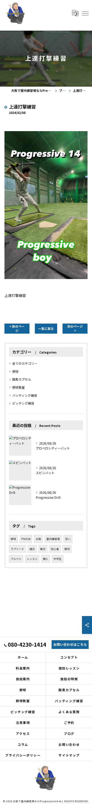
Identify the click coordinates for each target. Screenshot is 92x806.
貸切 (67, 549)
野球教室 (18, 387)
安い (68, 539)
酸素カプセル (21, 379)
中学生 (58, 559)
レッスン (32, 559)
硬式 (32, 549)
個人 (45, 559)
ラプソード (17, 549)
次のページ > (75, 328)
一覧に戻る (46, 328)
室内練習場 (53, 539)
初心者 (55, 549)
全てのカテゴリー (24, 363)
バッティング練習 (24, 395)
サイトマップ (69, 755)
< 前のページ (17, 328)
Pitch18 (25, 539)
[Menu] (85, 13)
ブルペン (16, 559)
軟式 (43, 549)
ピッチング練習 (23, 403)
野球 (15, 371)
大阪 (38, 539)
